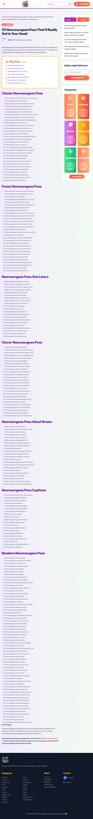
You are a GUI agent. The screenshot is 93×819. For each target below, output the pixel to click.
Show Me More (77, 177)
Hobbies (4, 797)
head (29, 128)
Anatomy (5, 777)
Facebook (71, 777)
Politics (25, 790)
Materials (5, 802)
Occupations (27, 782)
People (25, 785)
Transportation (28, 797)
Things (25, 795)
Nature (25, 780)
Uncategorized (7, 24)
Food (3, 790)
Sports (25, 792)
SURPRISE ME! (84, 4)
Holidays (4, 799)
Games (4, 792)
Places (25, 787)
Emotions (5, 787)
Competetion (6, 782)
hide (23, 62)
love (16, 229)
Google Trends (6, 795)
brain (28, 199)
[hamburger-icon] (4, 4)
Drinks (4, 785)
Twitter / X (69, 782)
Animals (4, 780)
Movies (25, 777)
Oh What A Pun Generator (49, 738)
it (30, 249)
